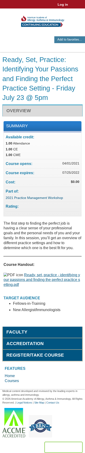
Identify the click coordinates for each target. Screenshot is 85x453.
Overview (18, 110)
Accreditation (25, 343)
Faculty (16, 331)
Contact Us (52, 402)
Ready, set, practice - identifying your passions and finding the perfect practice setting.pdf (42, 280)
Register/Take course (35, 355)
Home (10, 376)
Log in (63, 4)
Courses (12, 381)
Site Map (39, 402)
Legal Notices (24, 402)
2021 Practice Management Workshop (34, 198)
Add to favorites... (69, 39)
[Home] (42, 19)
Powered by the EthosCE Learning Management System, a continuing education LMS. (63, 447)
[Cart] (74, 7)
